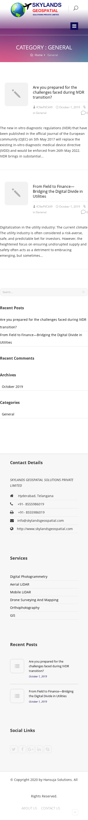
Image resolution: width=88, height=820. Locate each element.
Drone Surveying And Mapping (34, 600)
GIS (12, 615)
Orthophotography (24, 607)
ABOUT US (29, 808)
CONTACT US (50, 808)
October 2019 (12, 386)
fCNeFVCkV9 (44, 107)
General (41, 113)
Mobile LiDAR (20, 592)
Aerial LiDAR (19, 584)
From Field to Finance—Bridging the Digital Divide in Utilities (58, 191)
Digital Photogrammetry (28, 576)
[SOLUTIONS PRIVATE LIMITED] (36, 9)
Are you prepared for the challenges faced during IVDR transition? (58, 92)
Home (38, 55)
